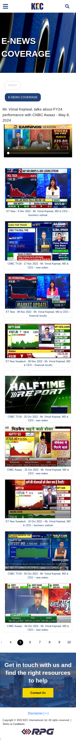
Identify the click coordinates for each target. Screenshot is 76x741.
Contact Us (38, 692)
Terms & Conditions (14, 724)
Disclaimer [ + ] (38, 713)
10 (69, 642)
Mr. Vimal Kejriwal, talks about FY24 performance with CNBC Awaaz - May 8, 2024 (36, 115)
